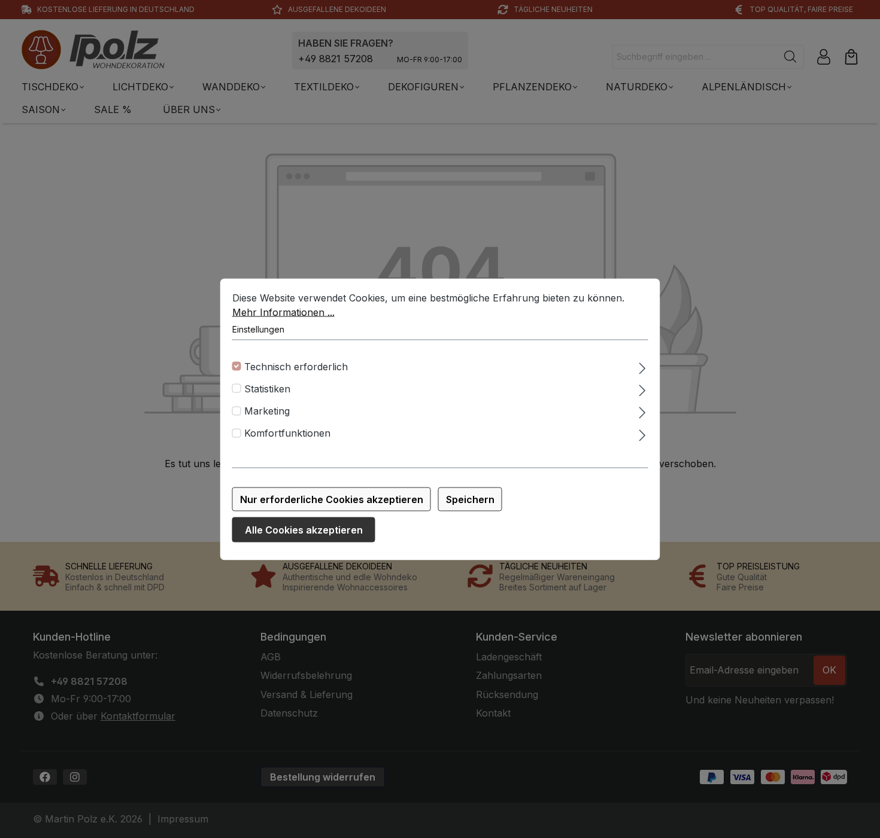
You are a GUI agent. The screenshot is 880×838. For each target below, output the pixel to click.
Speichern (470, 499)
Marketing (267, 411)
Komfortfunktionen (287, 433)
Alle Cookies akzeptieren (304, 529)
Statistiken (267, 388)
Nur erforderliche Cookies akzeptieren (331, 499)
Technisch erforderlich (296, 366)
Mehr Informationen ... (283, 312)
